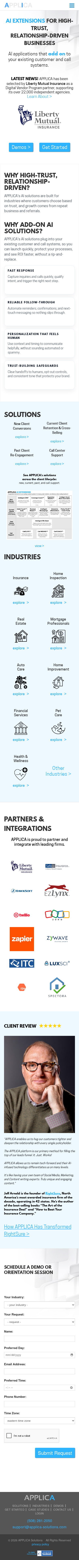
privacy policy (40, 1544)
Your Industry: (14, 1297)
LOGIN (39, 1513)
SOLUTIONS (20, 1506)
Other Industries (58, 771)
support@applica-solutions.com (40, 1526)
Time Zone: (12, 1413)
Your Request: (14, 1314)
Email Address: (15, 1364)
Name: (8, 1331)
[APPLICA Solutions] (18, 5)
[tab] (22, 433)
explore (21, 602)
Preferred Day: (14, 1348)
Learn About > (39, 96)
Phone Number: (15, 1397)
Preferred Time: (15, 1380)
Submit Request (55, 1452)
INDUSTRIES (40, 1506)
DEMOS (58, 1506)
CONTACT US (62, 1509)
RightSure (52, 1193)
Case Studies (38, 1509)
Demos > (21, 147)
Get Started (54, 147)
